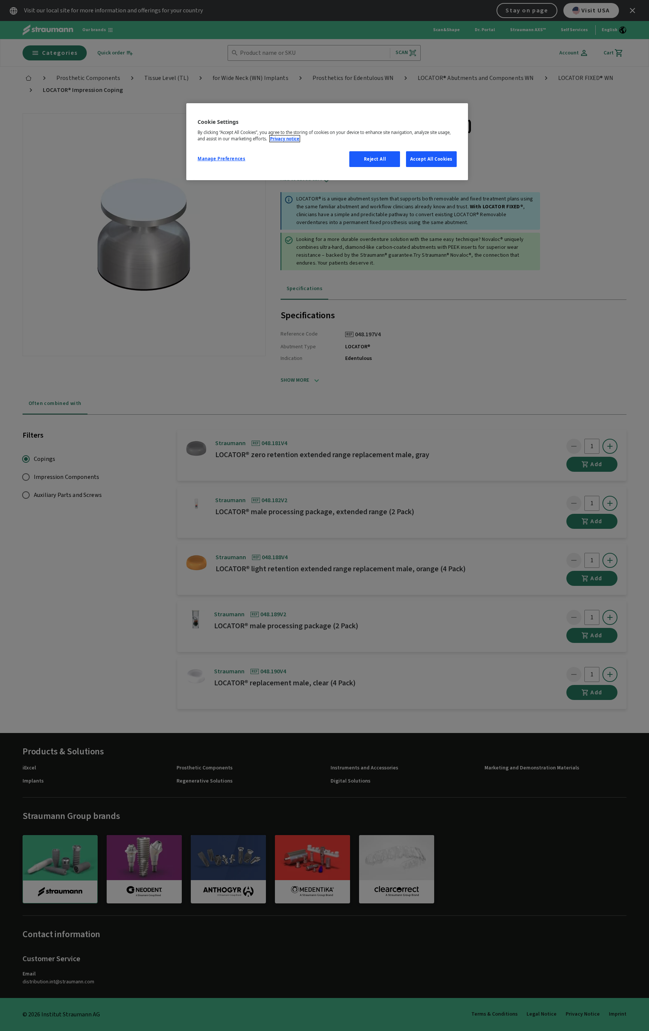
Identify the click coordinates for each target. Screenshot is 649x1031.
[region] (327, 142)
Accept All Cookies (431, 159)
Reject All (375, 159)
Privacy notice (284, 138)
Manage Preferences (221, 158)
